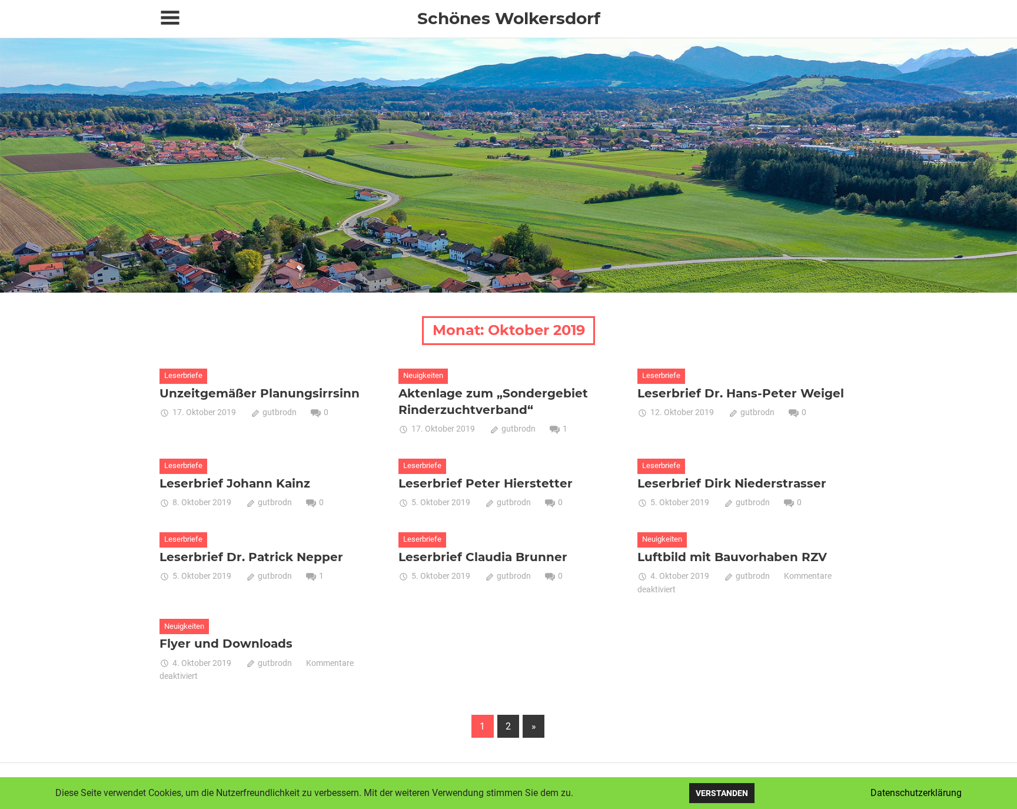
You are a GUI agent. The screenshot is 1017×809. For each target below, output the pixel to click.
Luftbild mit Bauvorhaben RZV (732, 557)
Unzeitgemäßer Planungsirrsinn (259, 393)
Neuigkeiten (423, 375)
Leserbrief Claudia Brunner (482, 557)
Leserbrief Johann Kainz (234, 483)
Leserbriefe (183, 375)
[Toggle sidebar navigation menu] (170, 18)
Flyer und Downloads (226, 643)
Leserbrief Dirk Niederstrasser (731, 483)
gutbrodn (279, 412)
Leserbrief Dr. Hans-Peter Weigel (740, 393)
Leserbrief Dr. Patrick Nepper (251, 557)
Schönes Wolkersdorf (508, 18)
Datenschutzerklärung (916, 792)
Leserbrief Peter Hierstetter (485, 483)
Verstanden (722, 793)
